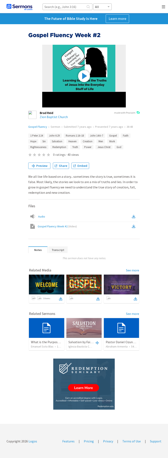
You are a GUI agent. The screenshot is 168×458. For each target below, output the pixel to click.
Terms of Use (131, 441)
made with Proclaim (124, 112)
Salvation (57, 141)
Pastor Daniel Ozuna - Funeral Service (132, 342)
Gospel (113, 135)
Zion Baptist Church (54, 117)
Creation (87, 141)
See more (132, 270)
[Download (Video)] (134, 226)
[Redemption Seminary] (84, 384)
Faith (125, 135)
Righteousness (38, 147)
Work (112, 141)
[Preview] (96, 343)
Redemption (59, 147)
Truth (75, 147)
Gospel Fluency (37, 127)
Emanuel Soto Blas (42, 346)
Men (101, 141)
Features (68, 441)
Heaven (72, 141)
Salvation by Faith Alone (85, 342)
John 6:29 (54, 135)
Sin (44, 141)
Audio (41, 216)
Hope (33, 141)
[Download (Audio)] (134, 216)
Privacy (108, 441)
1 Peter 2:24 (36, 135)
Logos (32, 441)
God (119, 147)
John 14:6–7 (96, 135)
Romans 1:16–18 (75, 135)
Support (155, 441)
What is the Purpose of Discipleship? (56, 342)
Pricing (89, 441)
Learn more (117, 18)
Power (87, 147)
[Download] (60, 298)
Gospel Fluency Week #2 (57, 226)
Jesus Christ (104, 147)
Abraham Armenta (117, 346)
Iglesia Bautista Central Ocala (86, 346)
